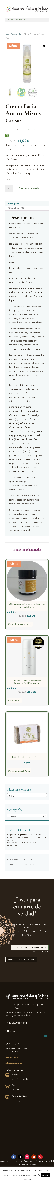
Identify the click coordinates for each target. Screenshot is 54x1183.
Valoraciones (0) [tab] (16, 208)
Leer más (27, 1179)
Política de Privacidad (45, 1161)
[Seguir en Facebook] (13, 1156)
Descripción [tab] (13, 203)
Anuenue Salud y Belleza (11, 1161)
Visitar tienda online (21, 959)
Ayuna (18, 700)
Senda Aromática (23, 624)
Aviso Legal (29, 1161)
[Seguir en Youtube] (33, 1156)
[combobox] (27, 795)
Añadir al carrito (29, 188)
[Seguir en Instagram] (27, 1156)
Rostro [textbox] (26, 816)
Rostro (21, 34)
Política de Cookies (27, 1164)
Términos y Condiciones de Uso (21, 864)
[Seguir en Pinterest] (40, 1156)
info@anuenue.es (13, 1063)
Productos (14, 34)
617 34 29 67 (12, 1057)
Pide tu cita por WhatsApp (30, 947)
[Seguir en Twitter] (20, 1156)
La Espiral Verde (30, 129)
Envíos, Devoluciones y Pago (20, 859)
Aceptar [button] (45, 1175)
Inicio (7, 34)
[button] (44, 46)
